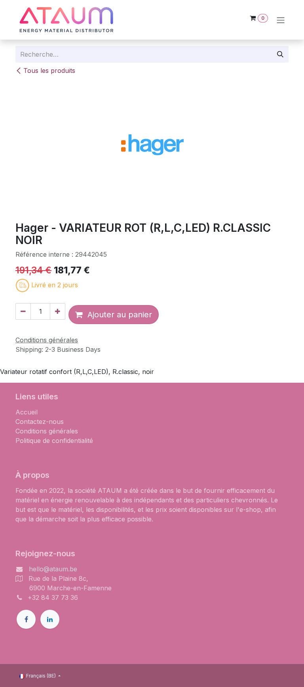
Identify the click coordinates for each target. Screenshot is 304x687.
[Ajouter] (57, 311)
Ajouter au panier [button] (117, 314)
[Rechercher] (280, 54)
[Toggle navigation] (281, 19)
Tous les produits (49, 70)
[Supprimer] (23, 311)
